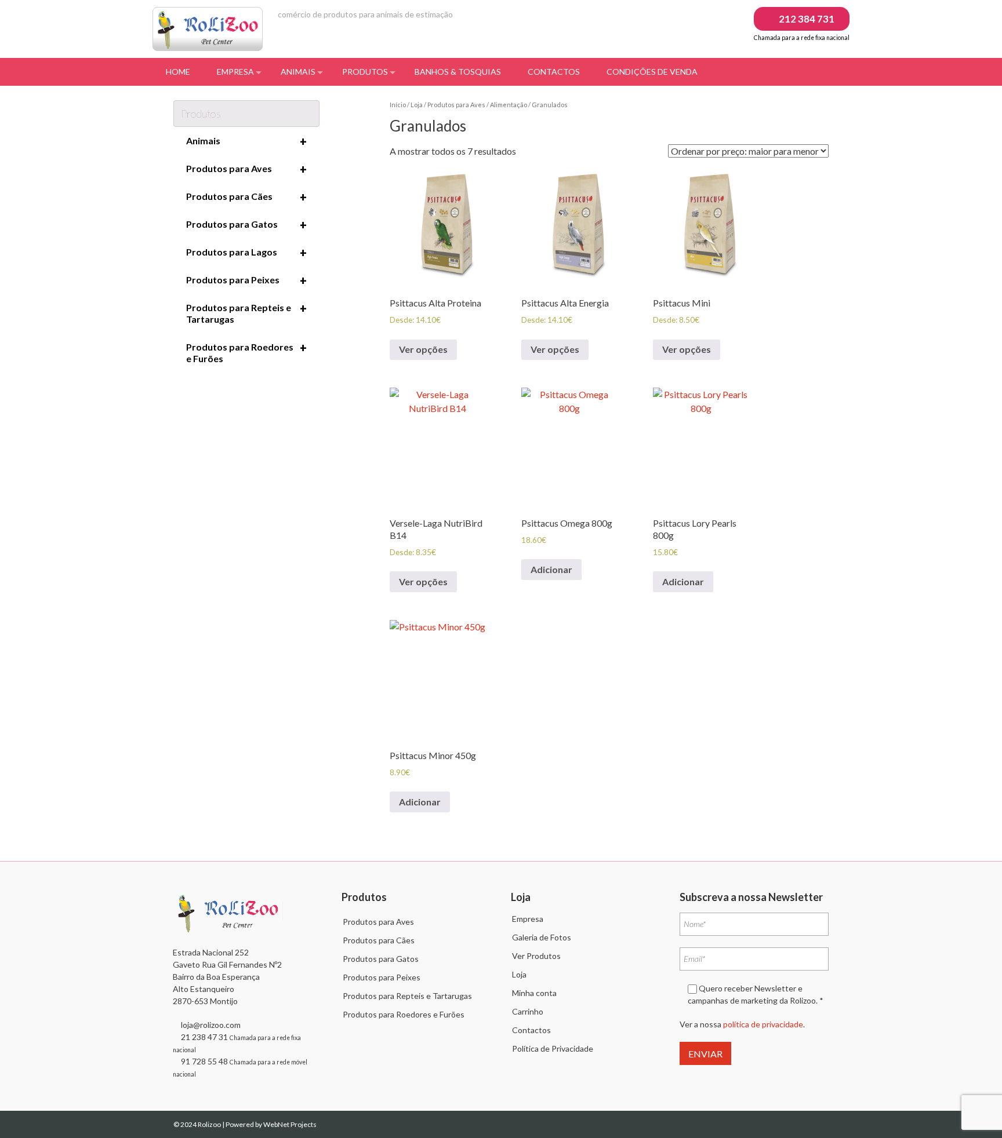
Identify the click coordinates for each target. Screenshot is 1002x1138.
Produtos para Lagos (246, 253)
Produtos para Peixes (246, 280)
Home (178, 71)
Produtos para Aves (456, 104)
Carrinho (527, 1011)
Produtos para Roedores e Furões (246, 352)
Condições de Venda (652, 71)
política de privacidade (763, 1024)
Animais (298, 71)
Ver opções (423, 349)
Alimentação (508, 104)
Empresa (235, 71)
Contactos (554, 71)
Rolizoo (210, 1124)
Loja (417, 104)
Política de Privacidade (552, 1048)
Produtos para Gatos (246, 225)
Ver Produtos (536, 956)
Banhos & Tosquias (458, 71)
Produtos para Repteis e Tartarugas (246, 312)
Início (398, 104)
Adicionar (551, 569)
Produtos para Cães (246, 197)
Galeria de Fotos (541, 937)
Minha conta (534, 993)
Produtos (365, 71)
